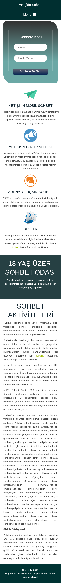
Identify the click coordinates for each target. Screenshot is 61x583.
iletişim (15, 247)
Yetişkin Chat (25, 573)
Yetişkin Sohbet (30, 5)
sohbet (52, 573)
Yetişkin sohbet (40, 573)
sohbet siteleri (30, 577)
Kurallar (40, 355)
